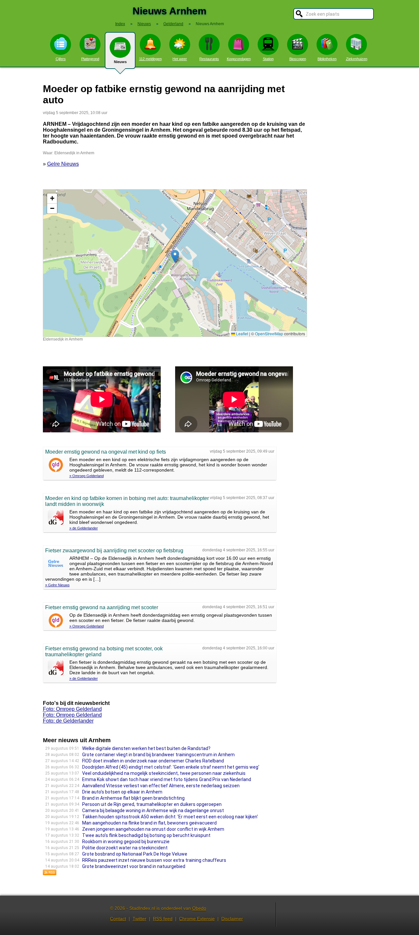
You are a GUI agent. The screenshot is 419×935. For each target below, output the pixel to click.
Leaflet (241, 333)
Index (120, 24)
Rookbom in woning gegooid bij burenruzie (126, 841)
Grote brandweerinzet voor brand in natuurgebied (133, 866)
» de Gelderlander (83, 528)
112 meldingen (150, 59)
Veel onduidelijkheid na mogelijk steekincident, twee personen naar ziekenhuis (164, 773)
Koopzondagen (239, 59)
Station (268, 59)
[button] (175, 256)
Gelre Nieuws (63, 164)
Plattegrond (90, 59)
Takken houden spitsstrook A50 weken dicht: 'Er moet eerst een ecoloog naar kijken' (170, 816)
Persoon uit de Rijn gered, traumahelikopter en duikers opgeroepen (152, 804)
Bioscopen (297, 59)
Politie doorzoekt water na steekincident (125, 847)
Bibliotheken (327, 59)
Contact (118, 918)
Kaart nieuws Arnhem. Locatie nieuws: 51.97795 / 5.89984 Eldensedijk (174, 263)
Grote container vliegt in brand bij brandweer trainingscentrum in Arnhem (158, 754)
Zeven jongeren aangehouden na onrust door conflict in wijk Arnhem (153, 829)
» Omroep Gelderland (86, 476)
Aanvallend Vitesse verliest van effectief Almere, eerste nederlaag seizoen (161, 785)
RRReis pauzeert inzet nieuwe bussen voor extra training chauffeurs (154, 860)
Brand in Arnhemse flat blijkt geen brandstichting (133, 798)
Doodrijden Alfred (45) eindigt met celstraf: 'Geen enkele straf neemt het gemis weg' (170, 767)
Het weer (180, 59)
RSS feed (163, 918)
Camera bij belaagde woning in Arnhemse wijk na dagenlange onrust (153, 810)
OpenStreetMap (269, 333)
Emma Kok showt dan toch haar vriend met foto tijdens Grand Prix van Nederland (166, 779)
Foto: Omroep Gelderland (72, 709)
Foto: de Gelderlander (68, 721)
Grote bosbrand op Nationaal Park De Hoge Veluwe (134, 854)
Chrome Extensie (197, 918)
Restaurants (209, 59)
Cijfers (61, 59)
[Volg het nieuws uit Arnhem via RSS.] (50, 874)
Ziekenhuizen (356, 59)
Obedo (199, 908)
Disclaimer (232, 918)
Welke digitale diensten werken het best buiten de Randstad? (146, 748)
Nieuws (120, 62)
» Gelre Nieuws (57, 585)
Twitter (139, 918)
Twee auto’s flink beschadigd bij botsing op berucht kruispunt (146, 835)
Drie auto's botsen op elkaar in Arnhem (122, 791)
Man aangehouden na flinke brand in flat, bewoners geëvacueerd (149, 823)
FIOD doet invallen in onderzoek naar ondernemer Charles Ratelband (153, 760)
